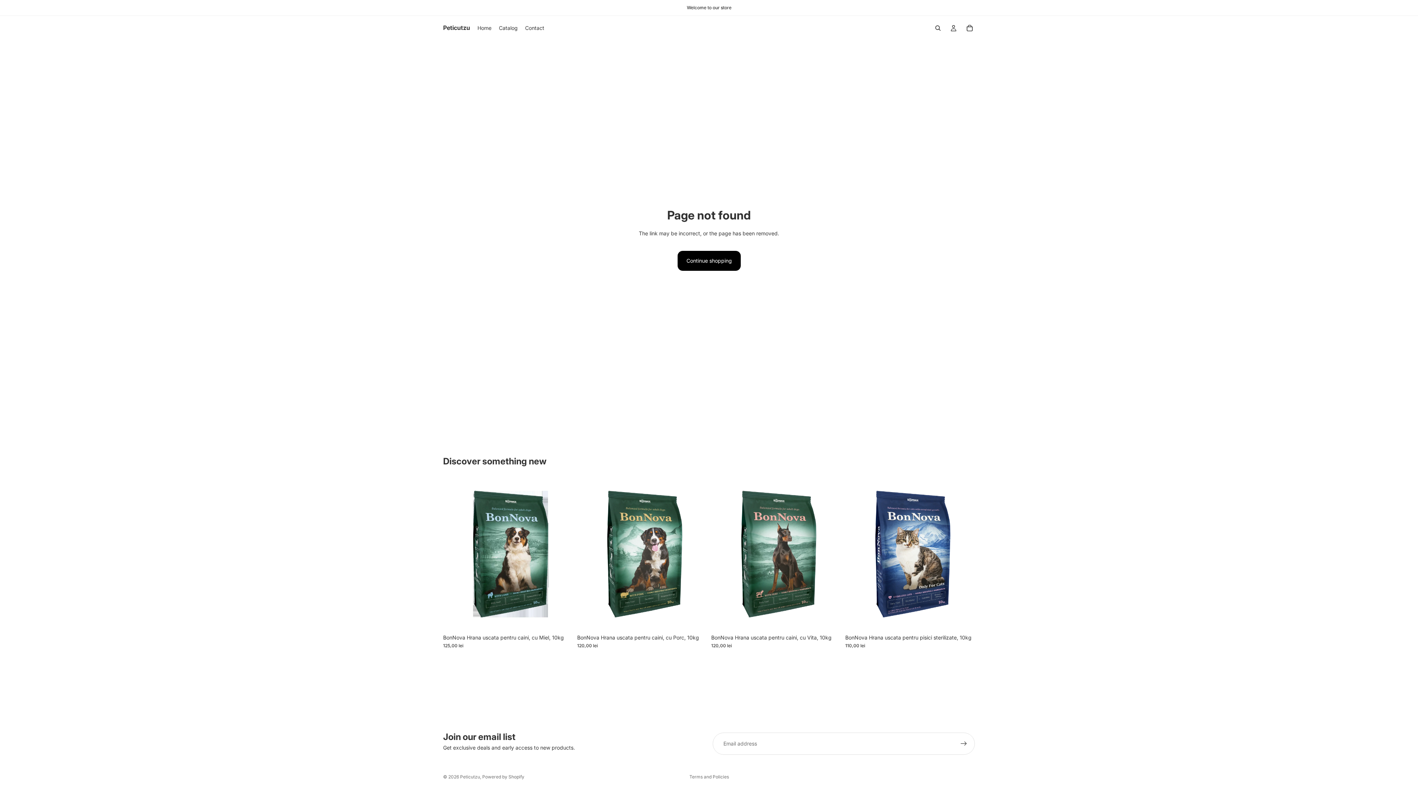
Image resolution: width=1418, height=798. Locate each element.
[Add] (561, 619)
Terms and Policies (709, 777)
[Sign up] (964, 743)
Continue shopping (709, 261)
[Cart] (970, 28)
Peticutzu (470, 777)
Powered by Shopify (503, 777)
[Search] (938, 28)
